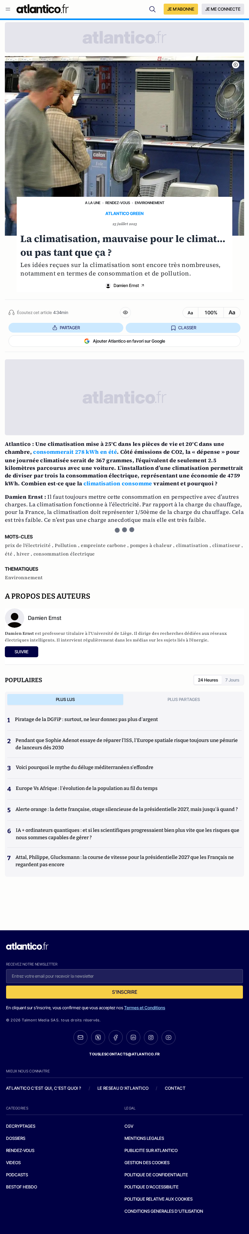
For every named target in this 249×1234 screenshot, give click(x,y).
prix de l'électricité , (30, 545)
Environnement (149, 202)
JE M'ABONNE (180, 9)
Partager (70, 327)
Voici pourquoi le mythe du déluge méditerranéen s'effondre (85, 767)
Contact (175, 1088)
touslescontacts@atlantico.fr (124, 1054)
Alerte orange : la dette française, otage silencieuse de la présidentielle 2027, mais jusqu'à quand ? (126, 809)
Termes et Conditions (144, 1007)
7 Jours (232, 679)
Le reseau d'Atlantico (122, 1088)
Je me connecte (222, 9)
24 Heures (208, 679)
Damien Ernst (126, 285)
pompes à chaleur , (153, 545)
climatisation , (194, 545)
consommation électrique (64, 554)
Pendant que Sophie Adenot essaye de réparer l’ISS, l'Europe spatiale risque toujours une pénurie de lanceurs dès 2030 (126, 743)
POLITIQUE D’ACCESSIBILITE (151, 1186)
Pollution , (68, 545)
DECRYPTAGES (20, 1126)
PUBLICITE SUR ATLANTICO (151, 1150)
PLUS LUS (65, 699)
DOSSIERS (15, 1138)
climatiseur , (227, 545)
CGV (128, 1126)
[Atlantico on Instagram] (151, 1037)
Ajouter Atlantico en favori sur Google (129, 341)
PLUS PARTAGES (184, 699)
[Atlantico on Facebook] (116, 1037)
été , (10, 554)
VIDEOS (13, 1162)
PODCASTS (17, 1174)
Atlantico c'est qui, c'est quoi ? (43, 1088)
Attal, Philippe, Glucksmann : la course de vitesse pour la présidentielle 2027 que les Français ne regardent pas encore (124, 860)
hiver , (24, 554)
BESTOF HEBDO (21, 1186)
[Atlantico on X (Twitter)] (98, 1037)
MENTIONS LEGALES (144, 1138)
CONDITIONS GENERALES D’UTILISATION (163, 1211)
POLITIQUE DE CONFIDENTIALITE (156, 1174)
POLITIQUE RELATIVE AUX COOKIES (158, 1199)
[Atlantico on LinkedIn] (133, 1037)
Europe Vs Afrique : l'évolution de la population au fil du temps (87, 788)
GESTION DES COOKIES (146, 1162)
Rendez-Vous (117, 202)
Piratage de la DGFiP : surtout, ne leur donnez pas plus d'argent (86, 719)
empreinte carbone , (105, 545)
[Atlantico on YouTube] (169, 1037)
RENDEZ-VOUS (20, 1150)
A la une (93, 202)
